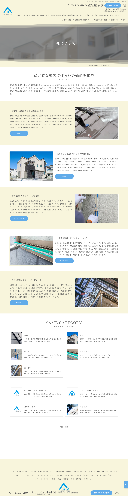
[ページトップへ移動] (117, 493)
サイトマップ (88, 479)
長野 (61, 427)
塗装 (66, 427)
